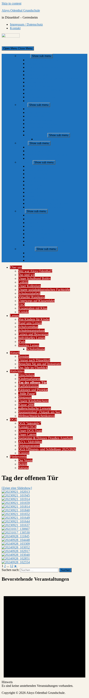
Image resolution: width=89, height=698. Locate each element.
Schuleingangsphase (39, 120)
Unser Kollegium (37, 75)
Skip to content (11, 3)
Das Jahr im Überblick (41, 158)
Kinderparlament (37, 170)
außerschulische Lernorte (42, 199)
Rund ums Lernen (38, 112)
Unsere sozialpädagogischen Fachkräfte (52, 78)
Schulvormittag (36, 116)
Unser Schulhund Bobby (42, 67)
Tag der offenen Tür (39, 173)
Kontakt (15, 28)
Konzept (32, 245)
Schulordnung (44, 139)
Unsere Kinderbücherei (41, 192)
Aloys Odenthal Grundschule (21, 10)
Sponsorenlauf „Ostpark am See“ (48, 203)
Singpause (33, 188)
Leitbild (31, 71)
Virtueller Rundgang (39, 86)
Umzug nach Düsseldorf (42, 151)
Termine (31, 147)
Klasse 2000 (34, 196)
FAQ (29, 93)
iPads (30, 131)
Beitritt (30, 256)
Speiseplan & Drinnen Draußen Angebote (53, 230)
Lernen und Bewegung (41, 123)
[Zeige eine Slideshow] (17, 488)
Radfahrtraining (36, 177)
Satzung (31, 260)
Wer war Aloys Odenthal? (43, 60)
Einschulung (34, 166)
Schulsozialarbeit (37, 82)
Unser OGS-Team (38, 222)
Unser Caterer (35, 226)
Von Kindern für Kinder (42, 109)
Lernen (23, 104)
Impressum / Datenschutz (26, 24)
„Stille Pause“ (35, 185)
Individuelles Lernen (39, 127)
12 (11, 566)
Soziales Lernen (36, 135)
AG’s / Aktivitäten (38, 233)
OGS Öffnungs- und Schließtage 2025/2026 (55, 241)
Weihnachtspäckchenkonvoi (44, 207)
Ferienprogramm (37, 237)
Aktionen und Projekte (41, 181)
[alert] (44, 637)
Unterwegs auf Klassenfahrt (44, 89)
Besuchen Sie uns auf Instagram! (47, 154)
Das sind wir (34, 63)
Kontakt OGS (35, 219)
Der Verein (33, 253)
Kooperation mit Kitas (40, 97)
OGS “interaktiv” (37, 215)
